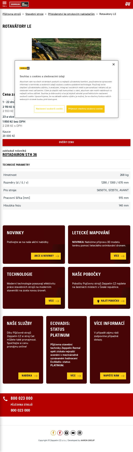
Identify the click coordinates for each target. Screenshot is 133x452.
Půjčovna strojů (12, 14)
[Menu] (4, 3)
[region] (66, 89)
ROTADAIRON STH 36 (20, 155)
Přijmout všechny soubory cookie (85, 109)
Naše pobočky (86, 275)
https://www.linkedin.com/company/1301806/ (79, 433)
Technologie (20, 275)
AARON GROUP (88, 441)
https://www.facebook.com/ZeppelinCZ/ (53, 433)
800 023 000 (20, 411)
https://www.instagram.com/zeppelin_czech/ (66, 433)
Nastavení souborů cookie (49, 109)
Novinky (15, 233)
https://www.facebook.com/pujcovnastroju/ (60, 433)
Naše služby (19, 324)
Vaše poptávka (126, 4)
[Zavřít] (113, 64)
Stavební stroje (34, 14)
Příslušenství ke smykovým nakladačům (71, 14)
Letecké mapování (91, 233)
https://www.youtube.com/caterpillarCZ (73, 433)
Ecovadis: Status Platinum (60, 330)
